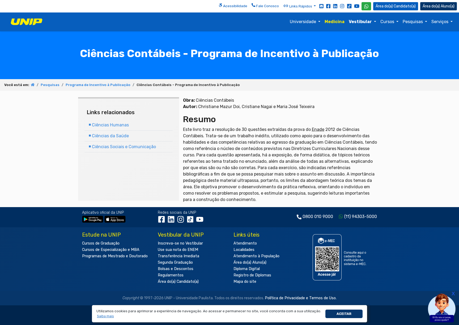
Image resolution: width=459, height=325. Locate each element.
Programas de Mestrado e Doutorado (115, 256)
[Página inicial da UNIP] (33, 85)
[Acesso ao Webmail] (321, 6)
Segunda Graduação (175, 262)
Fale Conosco (267, 6)
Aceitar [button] (344, 314)
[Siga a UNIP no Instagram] (342, 6)
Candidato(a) (405, 6)
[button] (105, 316)
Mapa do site (244, 281)
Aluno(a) (447, 6)
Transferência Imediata (178, 256)
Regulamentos (171, 275)
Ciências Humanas (109, 124)
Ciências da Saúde (109, 135)
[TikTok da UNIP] (191, 221)
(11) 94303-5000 (360, 216)
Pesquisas (413, 21)
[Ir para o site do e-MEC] (340, 257)
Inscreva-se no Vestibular (180, 243)
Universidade (303, 21)
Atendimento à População (256, 256)
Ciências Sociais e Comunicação (122, 146)
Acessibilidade (234, 6)
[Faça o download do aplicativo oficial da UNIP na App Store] (115, 219)
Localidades (243, 249)
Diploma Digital (246, 269)
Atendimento (245, 243)
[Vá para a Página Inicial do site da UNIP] (26, 22)
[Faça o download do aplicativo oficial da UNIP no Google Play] (92, 219)
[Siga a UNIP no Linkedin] (335, 6)
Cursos (387, 21)
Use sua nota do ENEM (178, 249)
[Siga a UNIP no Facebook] (328, 6)
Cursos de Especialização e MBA (110, 249)
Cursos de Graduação (101, 243)
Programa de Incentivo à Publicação (98, 85)
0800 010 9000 (318, 216)
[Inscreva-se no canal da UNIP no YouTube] (356, 6)
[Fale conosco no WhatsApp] (366, 6)
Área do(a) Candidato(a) (178, 281)
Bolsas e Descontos (175, 269)
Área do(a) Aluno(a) (249, 262)
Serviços (440, 21)
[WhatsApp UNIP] (366, 6)
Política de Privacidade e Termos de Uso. (301, 298)
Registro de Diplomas (252, 275)
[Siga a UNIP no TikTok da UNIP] (349, 6)
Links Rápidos (300, 6)
